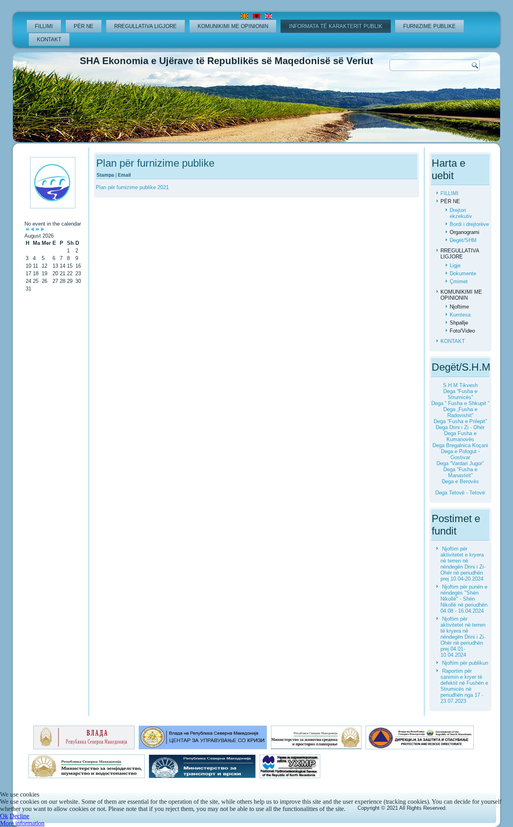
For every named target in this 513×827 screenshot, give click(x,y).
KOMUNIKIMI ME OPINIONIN (233, 26)
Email (124, 175)
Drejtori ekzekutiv (461, 213)
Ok (4, 816)
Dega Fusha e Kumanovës (460, 436)
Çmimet (459, 281)
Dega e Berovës (460, 481)
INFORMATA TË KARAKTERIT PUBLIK (335, 26)
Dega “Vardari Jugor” (460, 463)
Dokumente (463, 273)
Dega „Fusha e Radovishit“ (460, 412)
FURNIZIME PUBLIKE (429, 26)
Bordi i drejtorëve (469, 224)
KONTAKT (49, 39)
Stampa (106, 175)
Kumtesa (460, 315)
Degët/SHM (463, 240)
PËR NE (83, 26)
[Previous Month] (32, 230)
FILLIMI (44, 26)
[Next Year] (37, 230)
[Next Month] (42, 230)
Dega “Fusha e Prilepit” (460, 421)
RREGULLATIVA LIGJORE (145, 26)
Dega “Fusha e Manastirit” (460, 472)
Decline (19, 816)
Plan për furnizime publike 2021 (132, 187)
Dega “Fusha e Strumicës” (460, 394)
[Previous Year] (27, 230)
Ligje (455, 265)
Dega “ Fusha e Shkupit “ (460, 403)
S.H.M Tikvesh (460, 385)
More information (22, 823)
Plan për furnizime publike (155, 163)
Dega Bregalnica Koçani (460, 445)
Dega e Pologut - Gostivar (460, 454)
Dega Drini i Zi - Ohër (460, 427)
